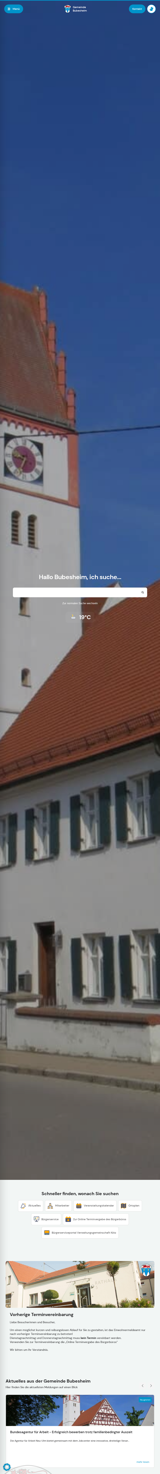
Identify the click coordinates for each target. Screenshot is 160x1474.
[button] (7, 1467)
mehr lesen (143, 1461)
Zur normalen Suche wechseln (80, 603)
